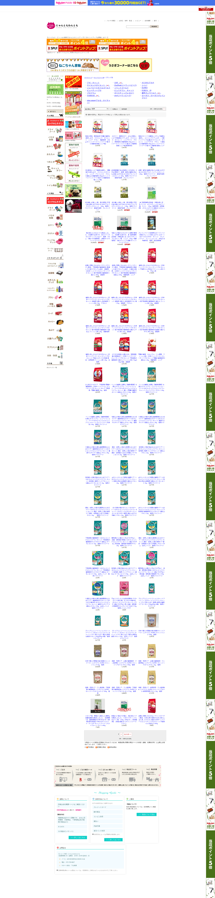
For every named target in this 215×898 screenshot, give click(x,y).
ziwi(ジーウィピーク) (122, 95)
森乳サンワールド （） (151, 93)
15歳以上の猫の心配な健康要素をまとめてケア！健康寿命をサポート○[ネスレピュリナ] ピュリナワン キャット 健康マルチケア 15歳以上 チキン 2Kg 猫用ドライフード (98, 450)
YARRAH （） (93, 95)
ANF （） (118, 83)
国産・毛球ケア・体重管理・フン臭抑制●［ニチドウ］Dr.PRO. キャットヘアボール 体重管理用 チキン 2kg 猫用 (151, 689)
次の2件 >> (127, 734)
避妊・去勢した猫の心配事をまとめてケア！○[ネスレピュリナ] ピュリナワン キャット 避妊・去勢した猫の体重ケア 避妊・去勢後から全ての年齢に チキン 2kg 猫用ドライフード (97, 511)
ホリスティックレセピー (124, 93)
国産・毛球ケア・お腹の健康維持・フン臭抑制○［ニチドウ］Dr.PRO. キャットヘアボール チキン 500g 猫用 (124, 663)
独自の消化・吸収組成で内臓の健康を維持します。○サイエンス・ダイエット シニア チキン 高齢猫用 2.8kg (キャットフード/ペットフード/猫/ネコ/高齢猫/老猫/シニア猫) (97, 140)
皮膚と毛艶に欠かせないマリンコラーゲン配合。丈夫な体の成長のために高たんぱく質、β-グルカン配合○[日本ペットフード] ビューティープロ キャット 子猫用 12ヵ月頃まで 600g (152, 719)
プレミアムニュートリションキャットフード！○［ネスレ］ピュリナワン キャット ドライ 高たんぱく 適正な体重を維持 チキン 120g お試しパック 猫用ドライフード (124, 634)
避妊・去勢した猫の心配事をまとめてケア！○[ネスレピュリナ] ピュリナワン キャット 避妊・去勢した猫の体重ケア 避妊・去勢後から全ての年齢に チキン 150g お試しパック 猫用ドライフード (152, 541)
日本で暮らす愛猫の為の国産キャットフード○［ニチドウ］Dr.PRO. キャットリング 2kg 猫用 (97, 663)
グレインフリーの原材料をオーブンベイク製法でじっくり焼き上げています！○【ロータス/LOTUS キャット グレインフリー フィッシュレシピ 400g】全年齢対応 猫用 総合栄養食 (151, 236)
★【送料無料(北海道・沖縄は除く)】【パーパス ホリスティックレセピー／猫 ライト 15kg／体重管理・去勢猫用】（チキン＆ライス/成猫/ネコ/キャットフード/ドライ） (152, 206)
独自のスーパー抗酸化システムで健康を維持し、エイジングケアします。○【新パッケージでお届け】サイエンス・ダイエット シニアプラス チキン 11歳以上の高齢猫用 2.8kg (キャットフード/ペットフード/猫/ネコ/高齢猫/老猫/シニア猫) (152, 141)
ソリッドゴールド (121, 88)
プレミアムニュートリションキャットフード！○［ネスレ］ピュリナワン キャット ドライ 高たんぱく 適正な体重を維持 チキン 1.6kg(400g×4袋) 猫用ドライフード (97, 634)
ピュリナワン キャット (124, 90)
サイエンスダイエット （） (98, 85)
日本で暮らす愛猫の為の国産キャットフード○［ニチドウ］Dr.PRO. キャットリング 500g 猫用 (151, 632)
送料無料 (124, 109)
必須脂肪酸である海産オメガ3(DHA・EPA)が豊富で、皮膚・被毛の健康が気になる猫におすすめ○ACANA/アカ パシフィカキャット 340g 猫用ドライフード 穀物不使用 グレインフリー (124, 174)
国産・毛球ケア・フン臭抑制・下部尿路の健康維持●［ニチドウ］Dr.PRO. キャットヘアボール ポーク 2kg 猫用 (124, 689)
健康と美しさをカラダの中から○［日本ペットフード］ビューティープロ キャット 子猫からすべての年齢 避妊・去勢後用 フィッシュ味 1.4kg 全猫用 (97, 358)
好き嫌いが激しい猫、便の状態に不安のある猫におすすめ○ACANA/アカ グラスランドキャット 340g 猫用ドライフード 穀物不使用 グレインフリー (97, 206)
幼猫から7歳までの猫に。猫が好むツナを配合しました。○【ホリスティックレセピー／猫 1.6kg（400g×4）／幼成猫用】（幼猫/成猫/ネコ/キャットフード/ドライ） (124, 719)
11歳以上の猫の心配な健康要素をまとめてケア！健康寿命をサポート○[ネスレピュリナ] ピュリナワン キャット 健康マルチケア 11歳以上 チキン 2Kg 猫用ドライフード (152, 420)
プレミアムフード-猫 (99, 77)
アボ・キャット (93, 83)
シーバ (144, 85)
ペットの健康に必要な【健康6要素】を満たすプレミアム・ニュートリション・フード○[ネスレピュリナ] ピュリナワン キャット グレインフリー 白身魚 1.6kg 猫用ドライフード (97, 420)
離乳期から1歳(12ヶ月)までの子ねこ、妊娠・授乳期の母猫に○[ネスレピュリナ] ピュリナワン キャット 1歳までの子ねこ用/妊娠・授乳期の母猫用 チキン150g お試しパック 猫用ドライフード (151, 572)
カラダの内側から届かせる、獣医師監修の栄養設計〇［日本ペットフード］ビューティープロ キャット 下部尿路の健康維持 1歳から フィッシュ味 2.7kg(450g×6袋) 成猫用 (124, 358)
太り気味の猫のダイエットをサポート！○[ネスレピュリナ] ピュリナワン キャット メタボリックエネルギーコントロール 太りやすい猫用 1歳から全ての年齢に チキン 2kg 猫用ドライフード (124, 511)
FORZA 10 (146, 90)
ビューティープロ (94, 90)
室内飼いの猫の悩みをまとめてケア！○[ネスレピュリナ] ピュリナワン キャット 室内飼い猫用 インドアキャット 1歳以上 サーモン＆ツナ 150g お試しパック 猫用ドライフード (124, 572)
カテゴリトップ (88, 77)
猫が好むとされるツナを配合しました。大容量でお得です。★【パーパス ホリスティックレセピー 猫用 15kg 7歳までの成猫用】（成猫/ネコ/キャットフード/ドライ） (98, 236)
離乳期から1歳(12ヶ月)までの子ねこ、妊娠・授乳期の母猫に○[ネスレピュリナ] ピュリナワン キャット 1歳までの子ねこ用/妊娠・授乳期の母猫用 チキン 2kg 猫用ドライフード (124, 541)
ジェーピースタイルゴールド (98, 88)
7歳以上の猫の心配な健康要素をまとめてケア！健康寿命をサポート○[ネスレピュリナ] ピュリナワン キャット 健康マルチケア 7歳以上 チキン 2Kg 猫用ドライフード (124, 420)
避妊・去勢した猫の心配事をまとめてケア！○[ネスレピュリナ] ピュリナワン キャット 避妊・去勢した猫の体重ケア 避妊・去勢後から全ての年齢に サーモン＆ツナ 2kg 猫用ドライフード (124, 450)
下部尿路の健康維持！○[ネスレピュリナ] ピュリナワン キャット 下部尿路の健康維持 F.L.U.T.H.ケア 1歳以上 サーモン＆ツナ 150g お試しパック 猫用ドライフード (97, 572)
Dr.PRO (145, 88)
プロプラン (91, 93)
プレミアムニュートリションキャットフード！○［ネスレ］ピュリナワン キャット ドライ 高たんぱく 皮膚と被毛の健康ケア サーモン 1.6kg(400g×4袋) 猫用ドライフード (152, 602)
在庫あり (115, 109)
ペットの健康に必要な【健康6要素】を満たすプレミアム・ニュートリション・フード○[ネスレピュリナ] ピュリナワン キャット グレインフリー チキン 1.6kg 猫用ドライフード (152, 388)
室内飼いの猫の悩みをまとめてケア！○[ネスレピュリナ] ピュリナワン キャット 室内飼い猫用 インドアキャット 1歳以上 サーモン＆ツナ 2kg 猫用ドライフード (97, 481)
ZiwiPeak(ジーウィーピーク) (125, 85)
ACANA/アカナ (148, 83)
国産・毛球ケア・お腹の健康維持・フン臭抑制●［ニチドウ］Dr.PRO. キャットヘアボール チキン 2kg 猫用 (151, 663)
